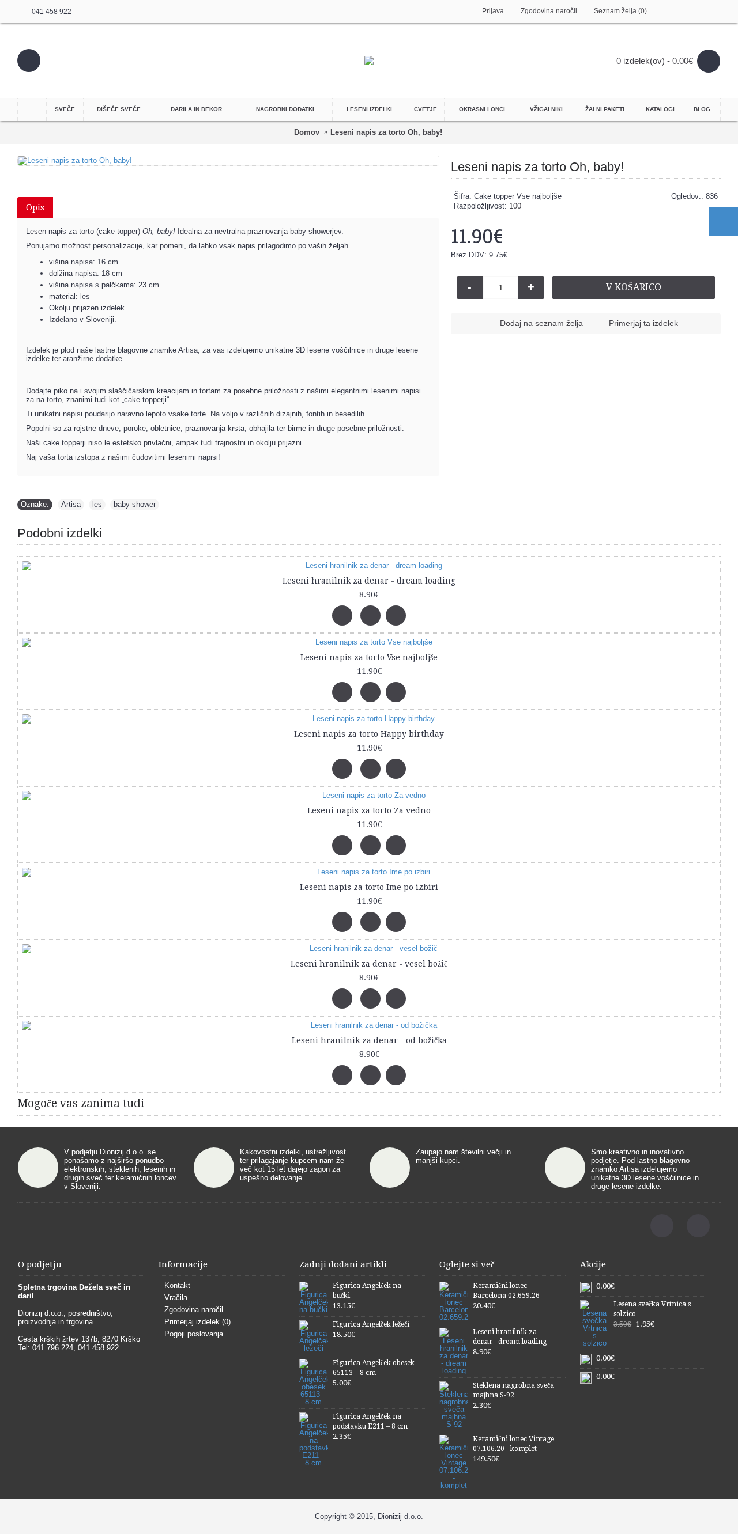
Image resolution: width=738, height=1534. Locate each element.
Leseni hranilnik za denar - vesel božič (369, 963)
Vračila (175, 1297)
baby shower (135, 504)
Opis (35, 207)
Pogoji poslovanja (193, 1334)
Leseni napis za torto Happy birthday (369, 733)
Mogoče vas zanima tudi (80, 1103)
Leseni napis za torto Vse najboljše (369, 657)
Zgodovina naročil (193, 1309)
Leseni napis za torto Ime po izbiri (369, 887)
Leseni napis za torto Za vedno (369, 810)
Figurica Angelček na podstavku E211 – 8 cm (370, 1421)
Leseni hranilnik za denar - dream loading (369, 580)
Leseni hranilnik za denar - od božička (369, 1040)
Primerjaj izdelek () (197, 1321)
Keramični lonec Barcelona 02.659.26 (506, 1291)
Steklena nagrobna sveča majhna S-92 (513, 1390)
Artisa (71, 504)
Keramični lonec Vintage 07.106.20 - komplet (513, 1444)
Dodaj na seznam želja (541, 323)
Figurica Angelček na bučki (367, 1291)
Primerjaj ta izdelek (643, 323)
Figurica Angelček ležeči (371, 1324)
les (97, 504)
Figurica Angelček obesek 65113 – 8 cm (374, 1368)
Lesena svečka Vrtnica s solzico (652, 1309)
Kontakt (177, 1285)
